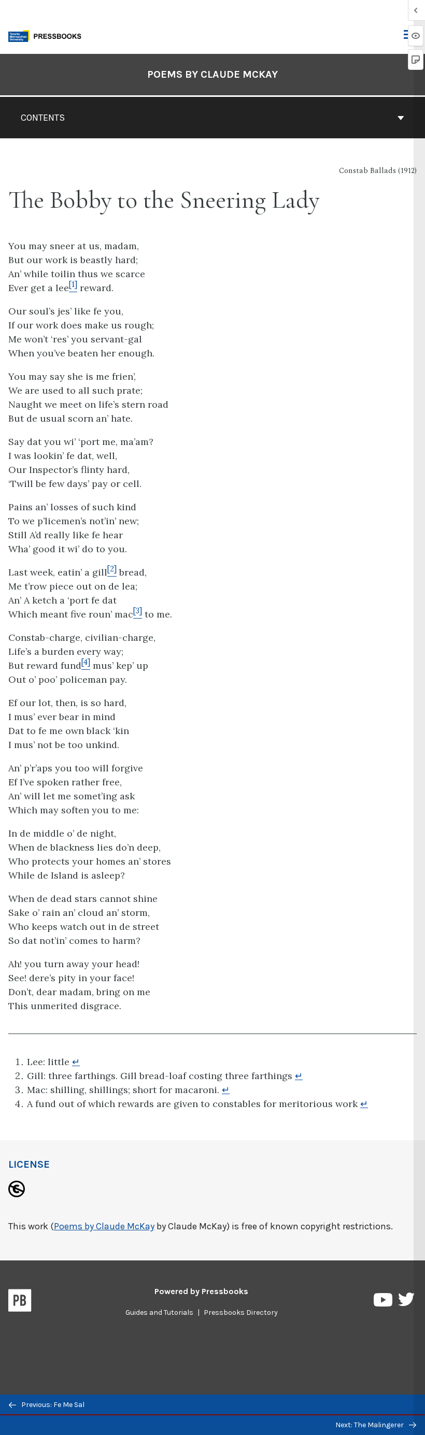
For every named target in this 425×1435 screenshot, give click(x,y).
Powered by (201, 1291)
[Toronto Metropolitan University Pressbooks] (47, 35)
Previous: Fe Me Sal (52, 1404)
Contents (43, 117)
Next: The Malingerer (370, 1424)
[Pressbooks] (20, 1302)
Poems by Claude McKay (212, 74)
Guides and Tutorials (159, 1312)
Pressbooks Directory (241, 1312)
